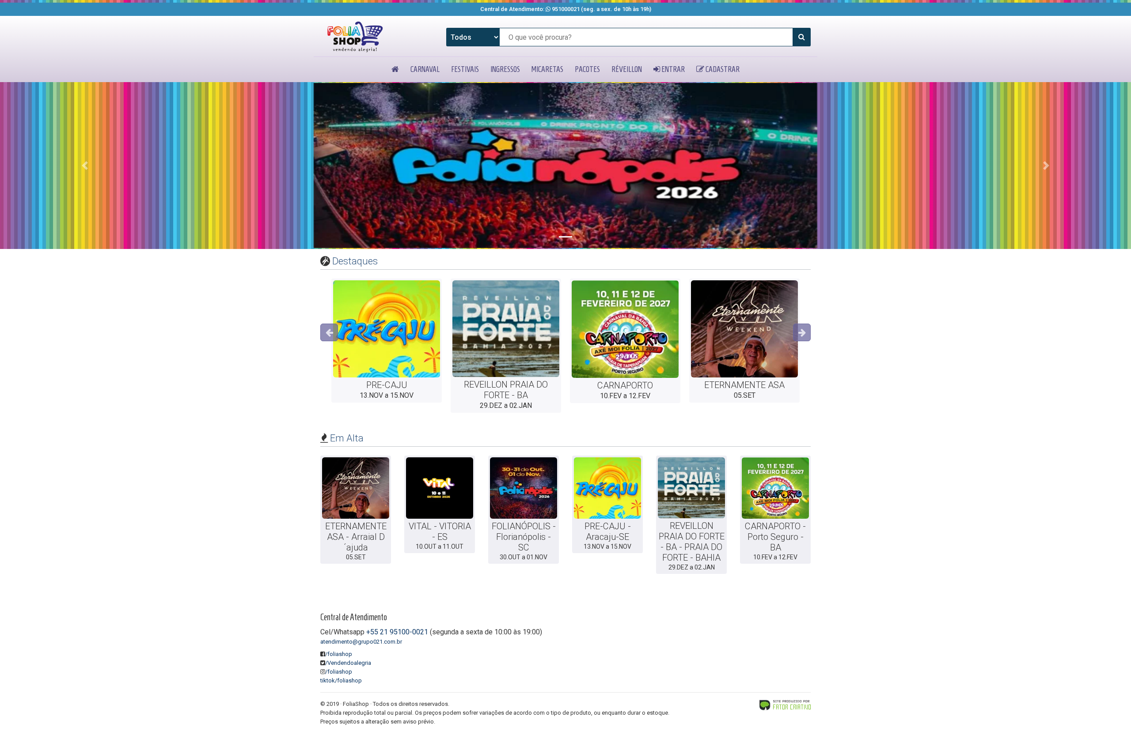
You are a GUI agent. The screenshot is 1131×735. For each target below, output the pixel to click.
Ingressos (505, 69)
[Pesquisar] (801, 37)
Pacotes (587, 69)
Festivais (465, 69)
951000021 (566, 9)
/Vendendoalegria (348, 663)
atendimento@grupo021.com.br (361, 641)
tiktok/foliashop (341, 680)
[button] (85, 165)
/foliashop (338, 654)
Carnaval (425, 69)
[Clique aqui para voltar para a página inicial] (355, 36)
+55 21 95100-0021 (397, 632)
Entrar (672, 69)
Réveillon (626, 69)
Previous (329, 332)
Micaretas (547, 69)
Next (802, 332)
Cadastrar (722, 69)
